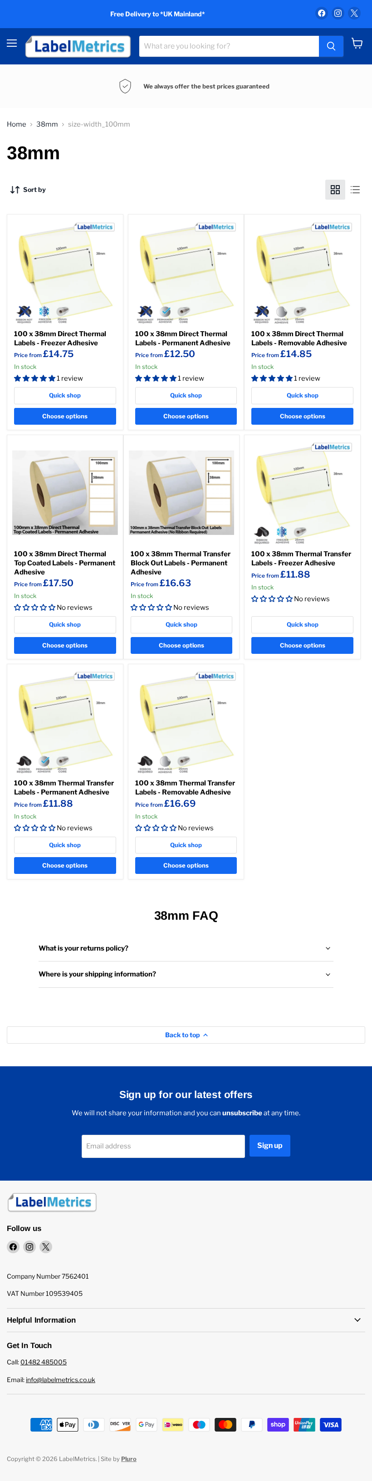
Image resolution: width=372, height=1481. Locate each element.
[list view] (355, 190)
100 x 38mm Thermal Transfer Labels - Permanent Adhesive (64, 787)
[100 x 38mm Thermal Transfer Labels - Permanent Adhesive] (65, 722)
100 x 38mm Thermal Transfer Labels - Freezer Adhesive (301, 558)
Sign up (270, 1145)
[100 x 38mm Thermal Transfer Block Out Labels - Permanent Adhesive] (182, 493)
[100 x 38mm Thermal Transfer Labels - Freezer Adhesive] (302, 493)
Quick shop (65, 395)
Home (16, 124)
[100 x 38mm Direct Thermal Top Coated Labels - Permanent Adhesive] (65, 493)
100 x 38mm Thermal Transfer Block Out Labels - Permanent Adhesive (180, 563)
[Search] (331, 46)
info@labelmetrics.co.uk (60, 1379)
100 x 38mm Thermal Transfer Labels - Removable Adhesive (185, 787)
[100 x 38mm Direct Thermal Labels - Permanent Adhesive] (186, 272)
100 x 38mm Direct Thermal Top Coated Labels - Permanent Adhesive (64, 563)
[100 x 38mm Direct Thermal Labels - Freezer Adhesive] (65, 272)
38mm (47, 124)
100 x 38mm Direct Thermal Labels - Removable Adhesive (299, 338)
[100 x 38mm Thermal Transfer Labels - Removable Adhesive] (186, 722)
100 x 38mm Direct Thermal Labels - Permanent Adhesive (182, 338)
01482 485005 (43, 1362)
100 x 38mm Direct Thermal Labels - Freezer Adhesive (60, 338)
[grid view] (335, 190)
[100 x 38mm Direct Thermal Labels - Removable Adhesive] (302, 272)
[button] (35, 378)
